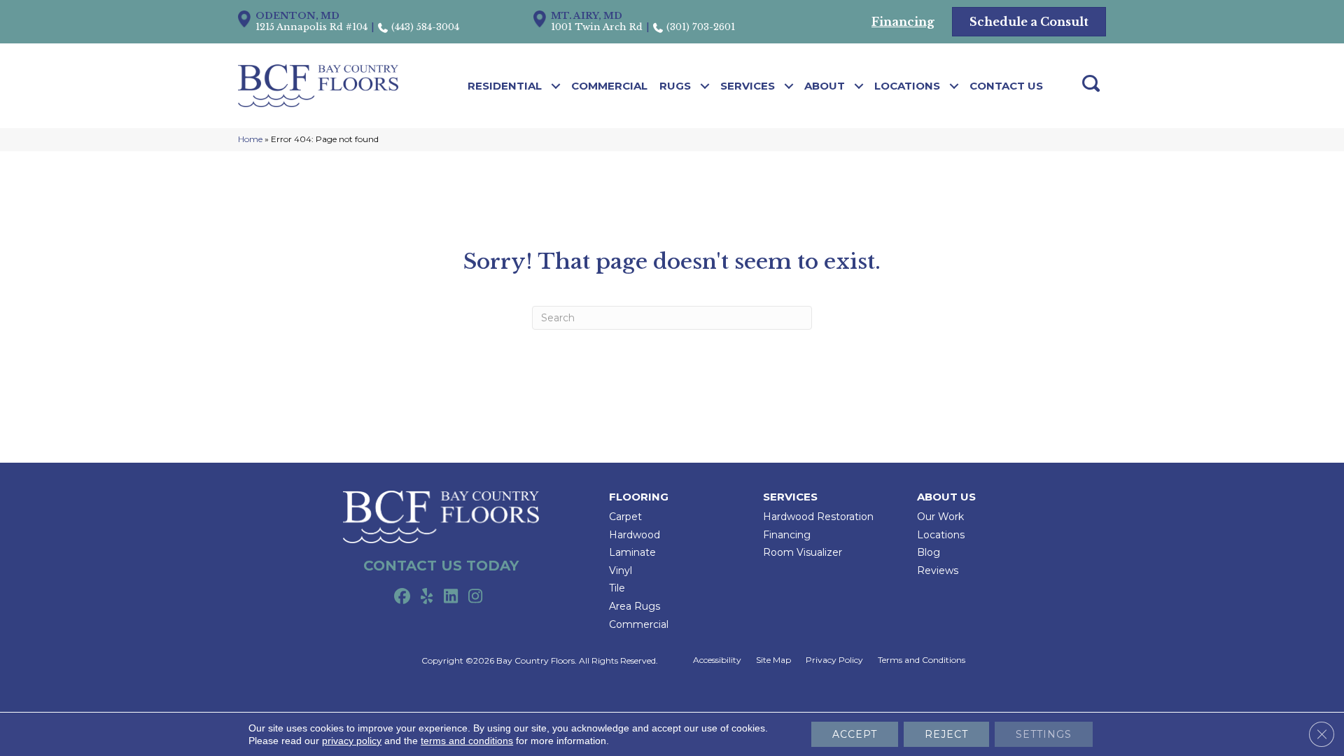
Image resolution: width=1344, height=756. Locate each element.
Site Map (773, 660)
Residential (505, 85)
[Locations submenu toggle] (954, 86)
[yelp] (426, 597)
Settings (1044, 734)
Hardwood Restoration (818, 516)
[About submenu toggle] (859, 86)
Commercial (609, 85)
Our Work (940, 516)
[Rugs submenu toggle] (705, 86)
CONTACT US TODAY (441, 565)
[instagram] (475, 597)
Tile (617, 588)
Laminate (632, 552)
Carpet (625, 516)
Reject (946, 734)
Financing (787, 534)
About (824, 85)
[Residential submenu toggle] (556, 86)
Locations (907, 85)
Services (747, 85)
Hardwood (634, 534)
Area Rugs (634, 606)
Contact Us (1006, 85)
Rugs (675, 85)
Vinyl (620, 570)
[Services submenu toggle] (789, 86)
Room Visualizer (802, 552)
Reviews (937, 570)
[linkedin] (451, 597)
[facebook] (402, 597)
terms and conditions (467, 740)
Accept (854, 734)
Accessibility (717, 660)
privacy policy (352, 740)
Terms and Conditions (921, 660)
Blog (928, 552)
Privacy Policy (834, 660)
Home (250, 139)
